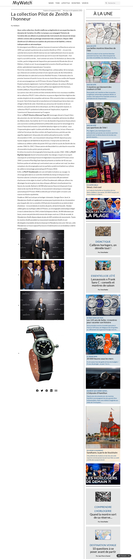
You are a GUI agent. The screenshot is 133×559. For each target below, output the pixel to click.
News (51, 3)
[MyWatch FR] (22, 3)
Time (57, 3)
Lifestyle (65, 3)
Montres (76, 3)
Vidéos (85, 3)
